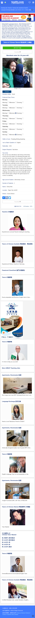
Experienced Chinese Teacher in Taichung (13, 264)
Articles (27, 9)
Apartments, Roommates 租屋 (11, 375)
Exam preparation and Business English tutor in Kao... (16, 297)
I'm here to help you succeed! (10, 361)
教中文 (23, 9)
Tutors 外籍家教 (7, 277)
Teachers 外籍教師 (8, 212)
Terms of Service (21, 612)
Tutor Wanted (5, 527)
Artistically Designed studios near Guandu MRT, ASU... (16, 447)
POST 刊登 (18, 48)
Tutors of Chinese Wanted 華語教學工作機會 (17, 42)
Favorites (17, 52)
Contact (4, 614)
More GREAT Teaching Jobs (11, 368)
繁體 (30, 9)
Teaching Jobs (4, 7)
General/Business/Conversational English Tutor (14, 573)
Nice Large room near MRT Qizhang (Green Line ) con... (17, 395)
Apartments (21, 7)
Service (28, 612)
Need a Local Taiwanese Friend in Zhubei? (13, 421)
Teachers (10, 7)
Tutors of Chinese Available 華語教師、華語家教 (17, 244)
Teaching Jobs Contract (12, 614)
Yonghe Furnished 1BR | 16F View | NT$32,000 (14, 500)
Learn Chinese (18, 9)
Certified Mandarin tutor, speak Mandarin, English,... (15, 600)
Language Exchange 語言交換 (7, 9)
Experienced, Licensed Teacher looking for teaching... (16, 232)
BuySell (26, 7)
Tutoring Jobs (15, 7)
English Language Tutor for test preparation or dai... (15, 474)
